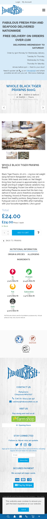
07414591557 (31, 71)
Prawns (31, 97)
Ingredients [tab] (23, 259)
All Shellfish (20, 97)
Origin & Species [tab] (16, 254)
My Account (26, 2)
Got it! (23, 510)
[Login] (15, 517)
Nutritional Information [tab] (23, 249)
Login (18, 2)
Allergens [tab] (33, 254)
